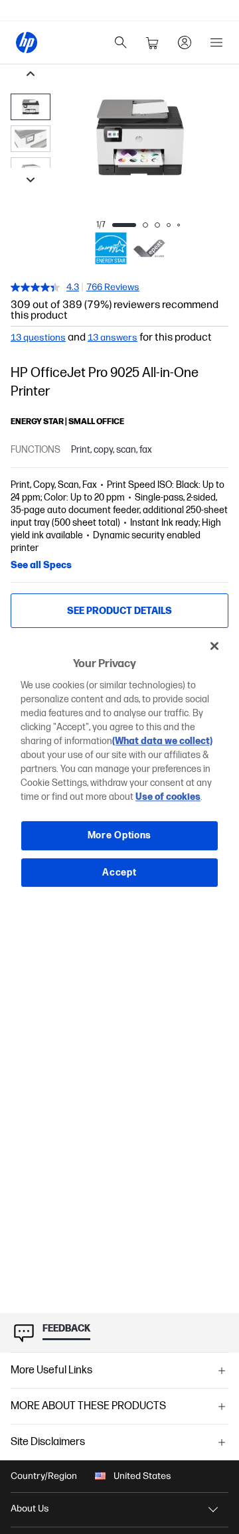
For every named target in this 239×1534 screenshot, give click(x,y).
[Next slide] (30, 181)
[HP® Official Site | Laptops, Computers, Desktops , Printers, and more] (26, 42)
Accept (119, 872)
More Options (119, 835)
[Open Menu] (216, 42)
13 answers (112, 338)
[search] (121, 42)
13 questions (38, 338)
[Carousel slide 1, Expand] (139, 137)
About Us (30, 1508)
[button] (119, 1371)
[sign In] (184, 42)
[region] (119, 767)
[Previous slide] (30, 75)
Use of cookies (167, 797)
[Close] (214, 645)
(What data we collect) (162, 741)
